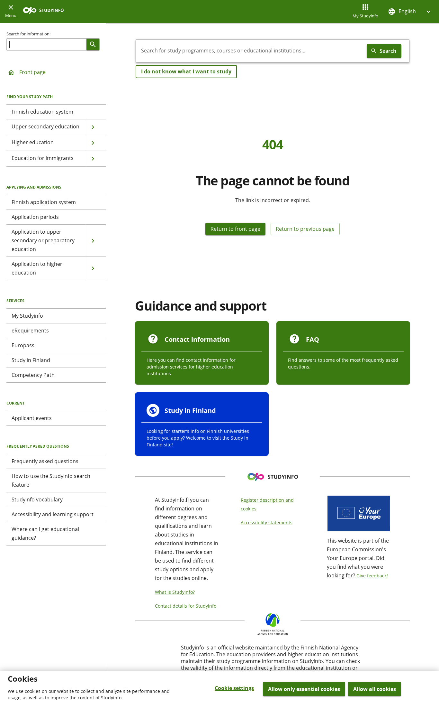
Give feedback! (372, 576)
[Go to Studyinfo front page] (46, 11)
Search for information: (28, 34)
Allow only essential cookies (304, 689)
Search (388, 50)
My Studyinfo (365, 16)
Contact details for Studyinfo (185, 606)
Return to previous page (305, 228)
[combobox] (250, 51)
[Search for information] (92, 44)
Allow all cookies (374, 689)
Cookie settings (234, 688)
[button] (410, 11)
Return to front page (235, 228)
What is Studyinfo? (175, 592)
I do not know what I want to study (186, 71)
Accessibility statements (266, 522)
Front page (32, 72)
